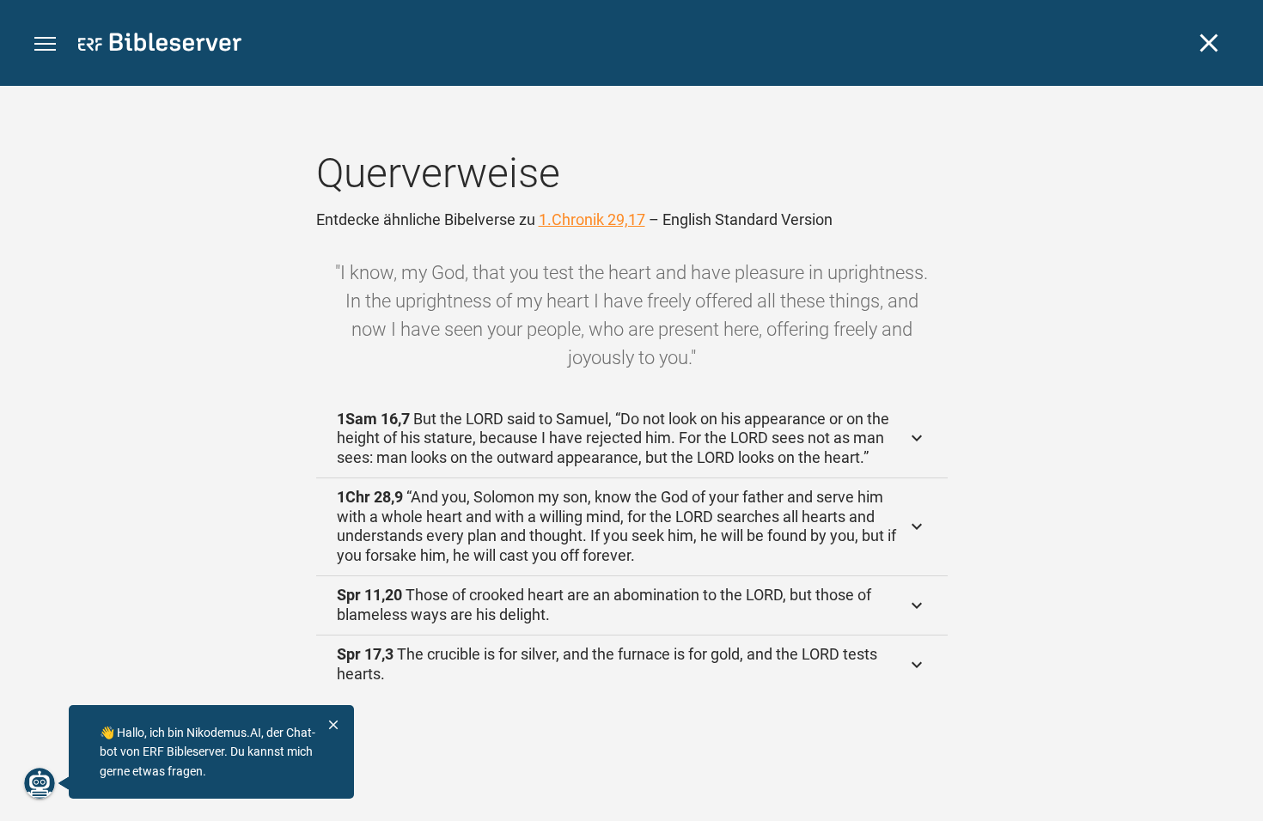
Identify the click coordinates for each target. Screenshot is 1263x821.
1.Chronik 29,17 (592, 219)
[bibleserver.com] (159, 45)
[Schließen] (1209, 43)
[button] (45, 44)
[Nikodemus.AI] (39, 783)
